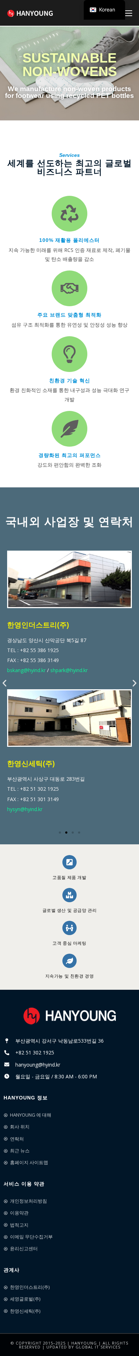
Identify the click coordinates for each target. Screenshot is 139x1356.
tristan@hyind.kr (71, 811)
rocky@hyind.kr (29, 677)
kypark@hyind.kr (30, 811)
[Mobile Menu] (128, 12)
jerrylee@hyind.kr (70, 677)
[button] (4, 683)
